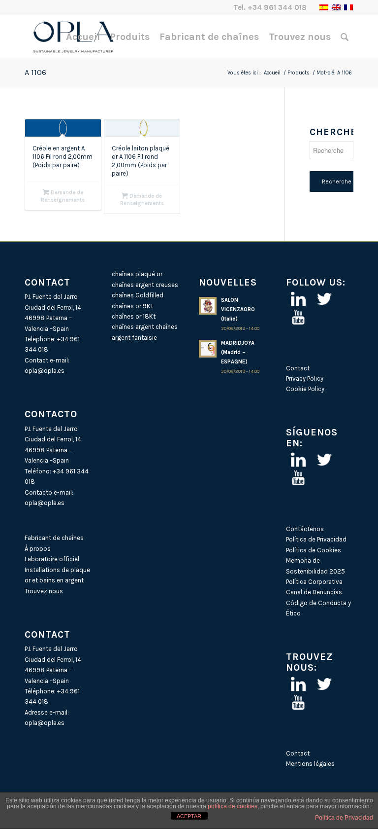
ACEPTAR (189, 816)
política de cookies (232, 806)
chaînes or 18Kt (134, 316)
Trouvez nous (44, 591)
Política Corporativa (314, 581)
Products (298, 73)
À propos (38, 548)
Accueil (272, 73)
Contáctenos (305, 529)
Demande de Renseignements (63, 196)
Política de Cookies (313, 550)
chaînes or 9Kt (132, 306)
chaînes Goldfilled (137, 295)
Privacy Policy (304, 378)
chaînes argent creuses (145, 284)
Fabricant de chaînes (54, 537)
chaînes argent (133, 326)
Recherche (336, 181)
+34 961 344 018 (277, 7)
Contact (298, 368)
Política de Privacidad (316, 539)
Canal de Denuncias (314, 592)
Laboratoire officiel (52, 559)
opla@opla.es (44, 370)
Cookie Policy (305, 389)
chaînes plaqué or (137, 274)
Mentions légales (310, 763)
